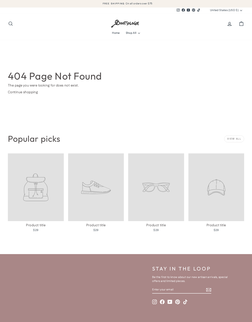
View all (234, 139)
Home (116, 33)
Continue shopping (23, 92)
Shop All (131, 33)
